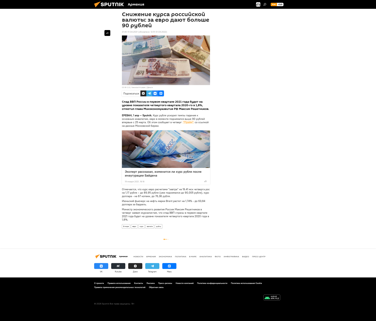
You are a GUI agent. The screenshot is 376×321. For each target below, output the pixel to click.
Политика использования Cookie (246, 283)
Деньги (150, 87)
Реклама (151, 283)
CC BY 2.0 (126, 87)
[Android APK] (272, 298)
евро (134, 226)
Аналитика (205, 256)
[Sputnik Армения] (110, 8)
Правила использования (119, 283)
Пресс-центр (258, 256)
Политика (180, 256)
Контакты (138, 283)
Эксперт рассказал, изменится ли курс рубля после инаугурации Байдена (163, 173)
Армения (151, 256)
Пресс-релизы (165, 283)
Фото (218, 256)
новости (138, 256)
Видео (245, 256)
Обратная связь (156, 287)
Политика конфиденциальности (212, 283)
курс (141, 226)
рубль (158, 226)
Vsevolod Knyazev (138, 87)
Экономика (165, 256)
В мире (126, 226)
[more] (205, 181)
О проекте (99, 283)
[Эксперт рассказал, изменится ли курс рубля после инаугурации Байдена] (166, 149)
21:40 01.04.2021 (130, 32)
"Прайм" (188, 122)
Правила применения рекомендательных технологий (119, 287)
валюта (150, 226)
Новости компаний (185, 283)
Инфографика (231, 256)
